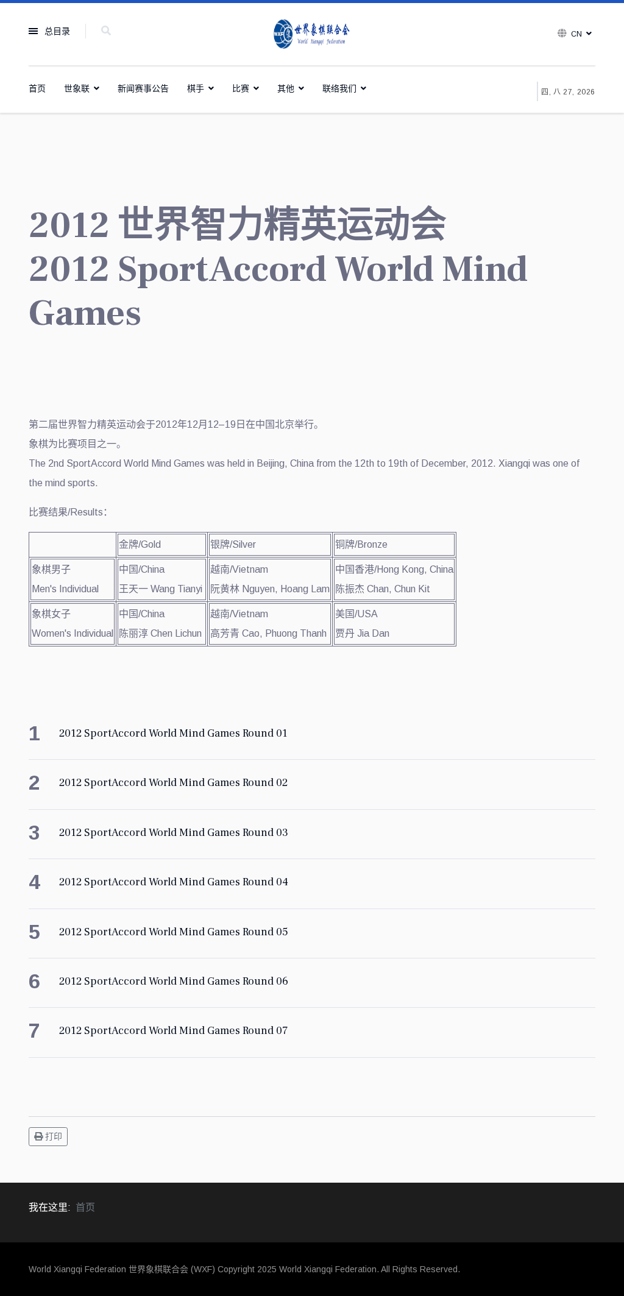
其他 (285, 88)
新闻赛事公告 (143, 88)
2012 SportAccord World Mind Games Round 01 (173, 733)
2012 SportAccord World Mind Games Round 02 (173, 783)
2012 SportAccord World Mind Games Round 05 (173, 932)
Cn (576, 34)
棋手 (195, 88)
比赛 (240, 88)
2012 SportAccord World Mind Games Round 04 (173, 882)
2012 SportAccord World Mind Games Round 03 (173, 833)
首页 (37, 88)
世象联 (77, 88)
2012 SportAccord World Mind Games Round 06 (173, 981)
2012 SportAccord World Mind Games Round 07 (173, 1031)
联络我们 (339, 88)
